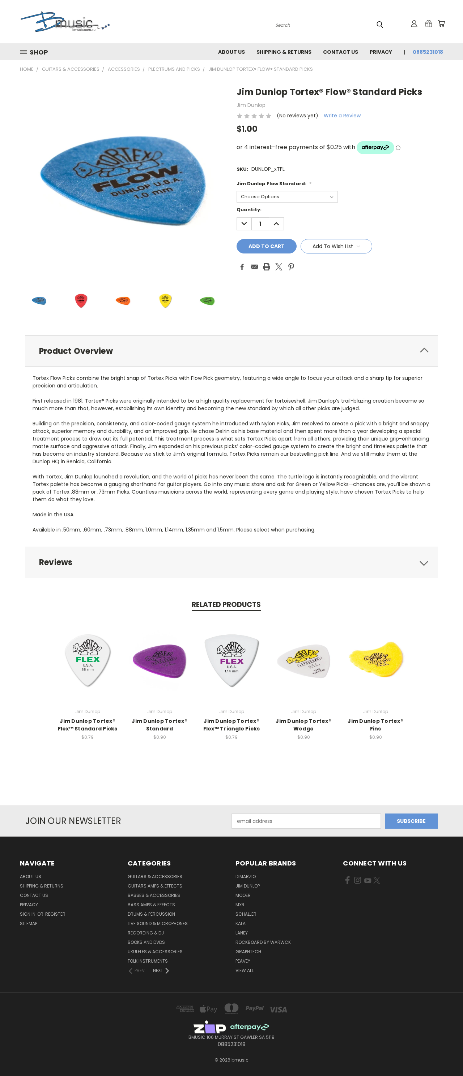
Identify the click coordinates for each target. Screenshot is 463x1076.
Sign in (28, 914)
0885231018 (428, 52)
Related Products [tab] (226, 604)
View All (244, 970)
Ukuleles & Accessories (155, 952)
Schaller (245, 914)
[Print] (266, 266)
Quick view (87, 653)
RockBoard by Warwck (263, 942)
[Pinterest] (291, 266)
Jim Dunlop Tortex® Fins (375, 724)
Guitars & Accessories (155, 876)
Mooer (243, 895)
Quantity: (249, 209)
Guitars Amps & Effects (155, 886)
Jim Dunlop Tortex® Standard (159, 724)
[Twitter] (279, 266)
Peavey (242, 961)
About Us (231, 52)
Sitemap (28, 923)
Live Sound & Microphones (158, 923)
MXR (240, 905)
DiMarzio (245, 876)
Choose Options (88, 666)
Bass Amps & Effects (151, 905)
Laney (241, 933)
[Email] (254, 266)
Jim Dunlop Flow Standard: (274, 183)
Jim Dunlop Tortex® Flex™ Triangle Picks (231, 724)
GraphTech (248, 952)
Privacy (381, 52)
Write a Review (342, 115)
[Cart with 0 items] (441, 23)
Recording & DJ (146, 933)
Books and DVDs (146, 942)
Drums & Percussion (151, 914)
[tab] (231, 351)
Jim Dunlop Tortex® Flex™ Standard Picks (88, 724)
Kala (240, 923)
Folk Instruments (148, 961)
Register (55, 914)
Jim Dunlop (247, 886)
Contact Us (340, 52)
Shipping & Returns (283, 52)
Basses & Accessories (154, 895)
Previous (444, 1053)
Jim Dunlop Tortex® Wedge (303, 724)
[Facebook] (242, 266)
